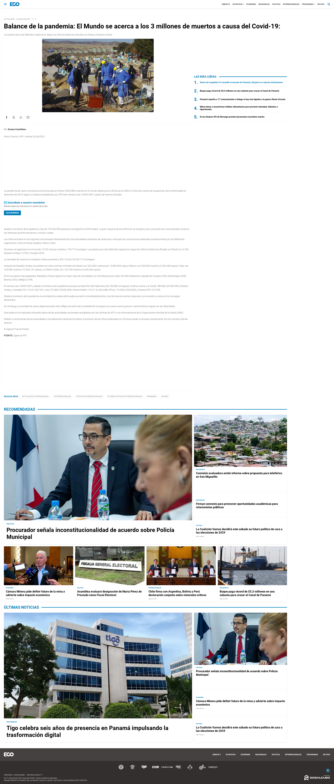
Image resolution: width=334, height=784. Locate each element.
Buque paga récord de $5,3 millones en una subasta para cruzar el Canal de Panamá (239, 91)
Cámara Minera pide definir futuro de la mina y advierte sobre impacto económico (35, 593)
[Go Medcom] (167, 769)
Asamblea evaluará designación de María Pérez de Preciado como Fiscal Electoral (109, 593)
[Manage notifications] (328, 770)
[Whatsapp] (21, 117)
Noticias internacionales (89, 396)
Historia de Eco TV (34, 775)
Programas (307, 4)
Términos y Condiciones (14, 775)
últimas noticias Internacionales (124, 396)
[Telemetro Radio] (201, 769)
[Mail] (28, 117)
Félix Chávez (200, 536)
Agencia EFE (152, 599)
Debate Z (226, 4)
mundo (164, 396)
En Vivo (320, 4)
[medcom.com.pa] (213, 769)
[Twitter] (13, 117)
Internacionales (291, 4)
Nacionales (264, 4)
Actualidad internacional (35, 396)
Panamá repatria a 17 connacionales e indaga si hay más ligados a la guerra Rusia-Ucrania (242, 99)
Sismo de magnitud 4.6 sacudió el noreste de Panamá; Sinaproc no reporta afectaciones (241, 82)
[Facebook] (6, 117)
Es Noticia (237, 4)
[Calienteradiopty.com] (190, 769)
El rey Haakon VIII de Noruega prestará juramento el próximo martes (232, 117)
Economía (251, 4)
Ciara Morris (10, 599)
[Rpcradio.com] (178, 769)
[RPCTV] (132, 769)
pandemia (152, 396)
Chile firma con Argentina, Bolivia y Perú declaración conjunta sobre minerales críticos (177, 593)
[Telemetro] (121, 769)
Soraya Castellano (17, 129)
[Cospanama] (155, 769)
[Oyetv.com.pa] (144, 769)
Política (276, 4)
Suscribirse (12, 213)
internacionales (62, 396)
